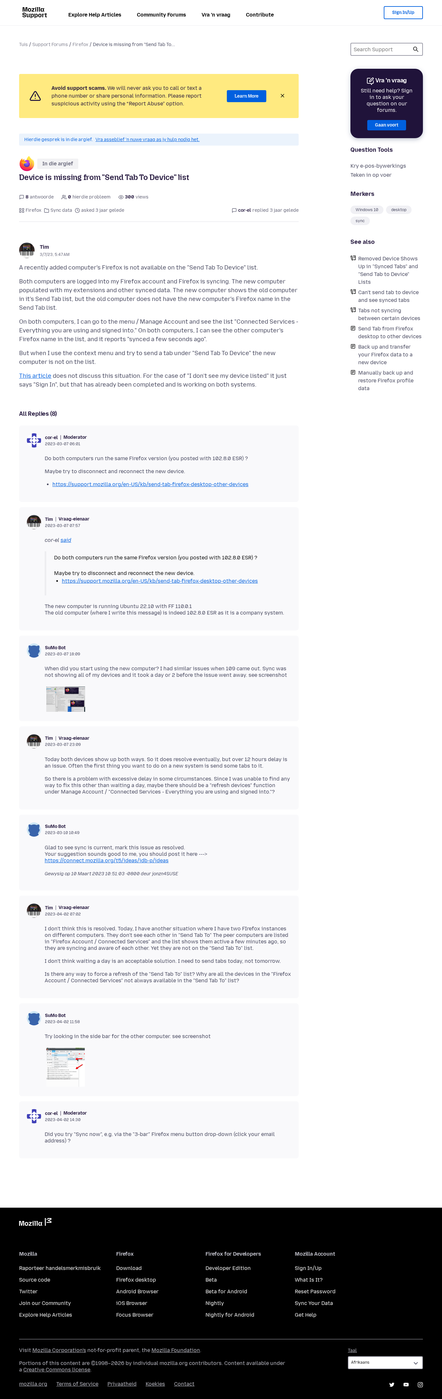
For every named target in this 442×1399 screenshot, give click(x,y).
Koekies (155, 1384)
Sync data (61, 210)
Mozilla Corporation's (59, 1350)
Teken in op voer (371, 175)
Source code (34, 1280)
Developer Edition (228, 1268)
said (66, 540)
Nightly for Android (229, 1315)
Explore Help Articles (94, 15)
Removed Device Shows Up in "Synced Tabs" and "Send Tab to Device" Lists (388, 270)
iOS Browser (131, 1303)
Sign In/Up (403, 12)
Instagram (420, 1384)
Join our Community (45, 1303)
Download (129, 1268)
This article (35, 375)
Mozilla (35, 1223)
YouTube (406, 1384)
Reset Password (315, 1291)
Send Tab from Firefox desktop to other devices (390, 333)
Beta (211, 1280)
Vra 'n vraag (216, 15)
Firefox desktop (136, 1280)
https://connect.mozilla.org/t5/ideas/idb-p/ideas (107, 860)
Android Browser (137, 1291)
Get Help (305, 1315)
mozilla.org (33, 1384)
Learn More (247, 96)
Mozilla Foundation (175, 1350)
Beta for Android (226, 1291)
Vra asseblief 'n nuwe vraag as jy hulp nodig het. (147, 139)
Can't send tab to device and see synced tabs (388, 296)
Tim (44, 247)
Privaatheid (122, 1384)
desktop (398, 210)
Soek (416, 49)
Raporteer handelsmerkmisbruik (60, 1268)
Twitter (28, 1291)
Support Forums (50, 44)
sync (360, 221)
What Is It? (309, 1280)
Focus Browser (134, 1315)
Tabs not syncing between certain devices (389, 314)
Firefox (80, 44)
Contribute (260, 15)
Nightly (214, 1303)
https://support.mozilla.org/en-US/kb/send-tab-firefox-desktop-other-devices (150, 484)
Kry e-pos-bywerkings (378, 166)
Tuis (23, 44)
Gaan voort (386, 125)
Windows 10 (367, 210)
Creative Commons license (56, 1370)
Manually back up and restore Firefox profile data (386, 380)
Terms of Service (77, 1384)
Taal (352, 1350)
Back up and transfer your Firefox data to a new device (385, 354)
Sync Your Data (314, 1303)
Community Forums (161, 15)
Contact (184, 1384)
